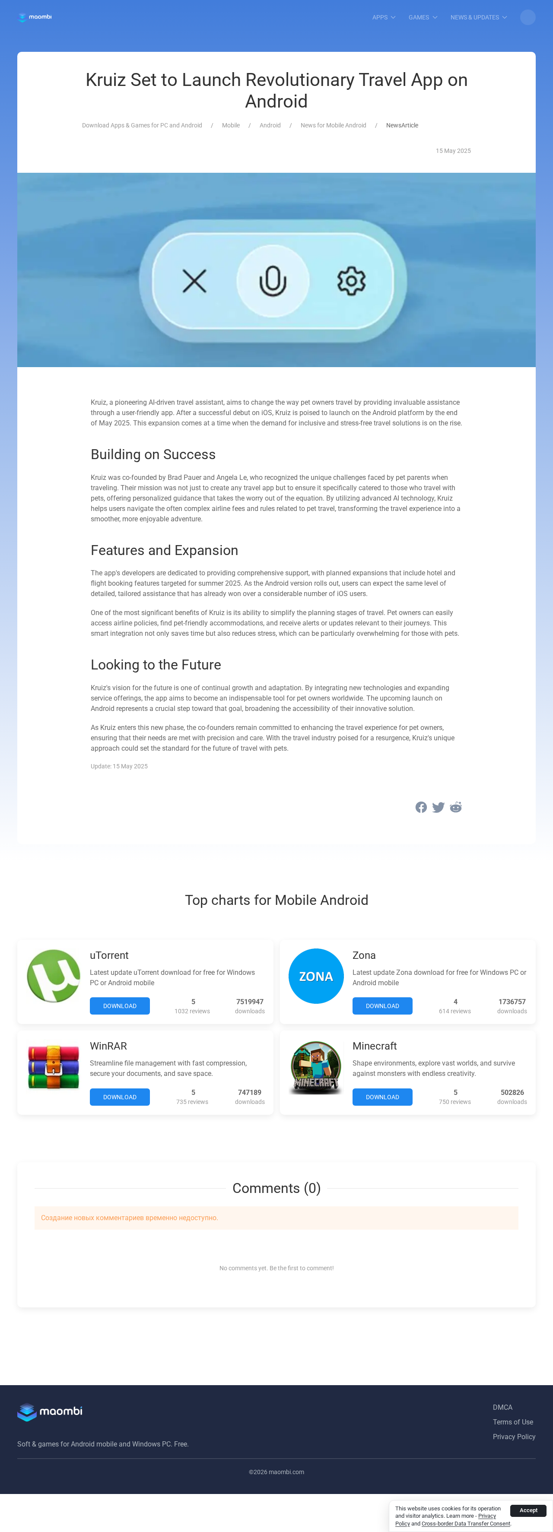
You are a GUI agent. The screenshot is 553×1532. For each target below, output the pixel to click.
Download (120, 1005)
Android (270, 125)
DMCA (502, 1407)
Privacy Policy (514, 1437)
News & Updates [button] (475, 17)
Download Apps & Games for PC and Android (142, 125)
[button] (528, 17)
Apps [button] (380, 17)
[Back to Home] (34, 17)
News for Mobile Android (333, 125)
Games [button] (419, 17)
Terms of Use (513, 1422)
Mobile (231, 125)
